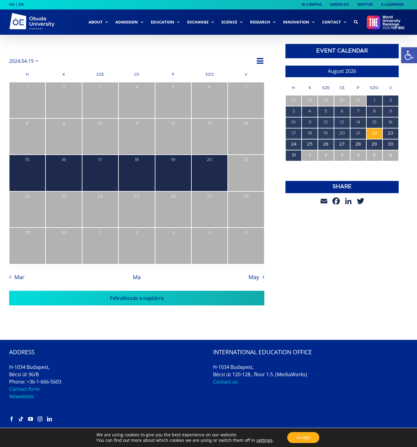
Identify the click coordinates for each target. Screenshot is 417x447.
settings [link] (264, 440)
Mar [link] (19, 277)
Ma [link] (137, 277)
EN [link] (21, 4)
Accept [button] (303, 437)
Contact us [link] (225, 381)
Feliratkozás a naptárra (137, 298)
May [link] (253, 277)
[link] (409, 55)
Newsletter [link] (21, 396)
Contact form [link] (24, 389)
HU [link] (12, 4)
